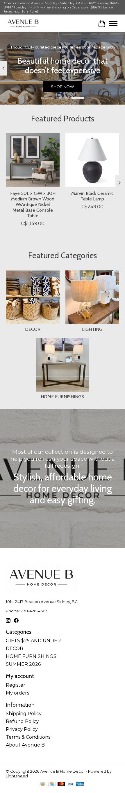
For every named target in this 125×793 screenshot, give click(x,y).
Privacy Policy (22, 729)
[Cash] (42, 784)
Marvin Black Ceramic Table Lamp (92, 196)
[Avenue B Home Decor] (23, 23)
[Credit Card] (52, 784)
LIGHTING (92, 329)
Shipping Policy (24, 713)
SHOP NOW (62, 86)
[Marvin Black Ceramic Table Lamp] (92, 160)
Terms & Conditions (28, 737)
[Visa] (70, 784)
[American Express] (80, 784)
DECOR (32, 329)
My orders (17, 693)
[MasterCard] (61, 784)
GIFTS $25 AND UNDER (33, 640)
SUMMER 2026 (23, 664)
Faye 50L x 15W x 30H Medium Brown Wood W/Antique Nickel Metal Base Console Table (33, 204)
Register (15, 685)
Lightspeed (17, 776)
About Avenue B (25, 745)
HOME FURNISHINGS (62, 396)
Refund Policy (22, 721)
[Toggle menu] (113, 23)
